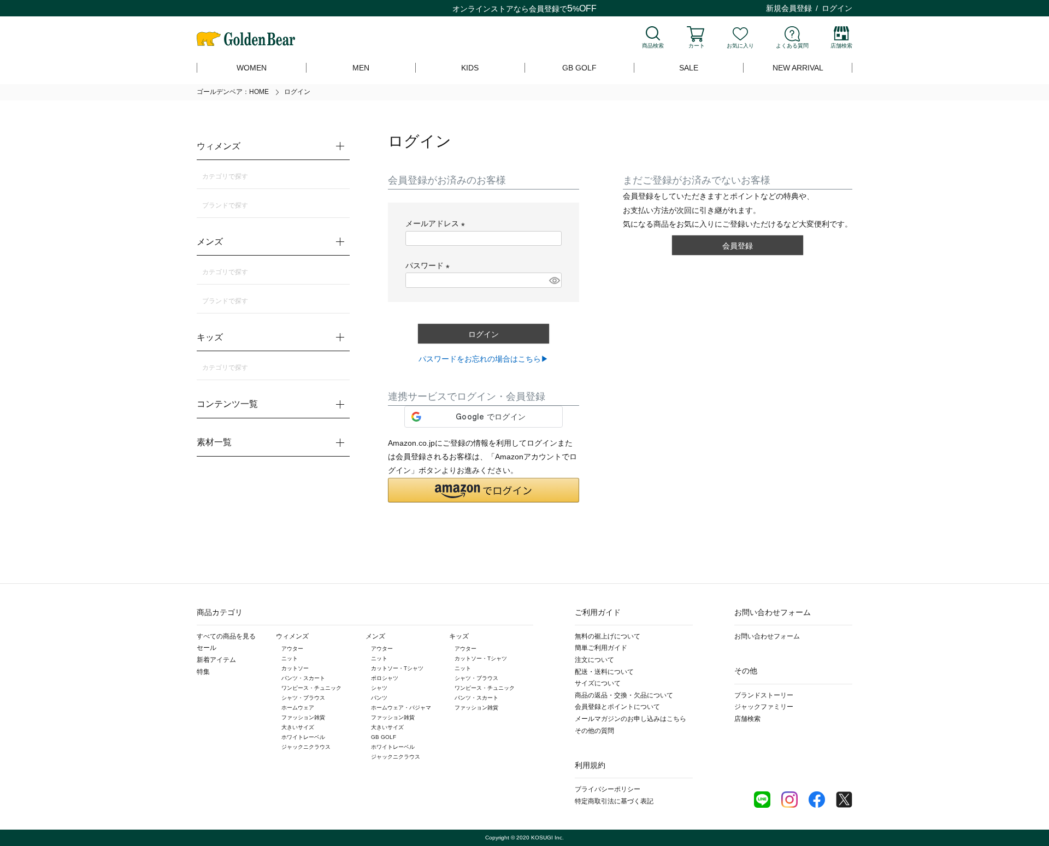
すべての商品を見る (226, 636)
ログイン (837, 8)
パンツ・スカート (303, 678)
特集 (203, 672)
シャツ (379, 688)
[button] (483, 490)
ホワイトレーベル (303, 737)
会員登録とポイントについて (617, 707)
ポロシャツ (384, 678)
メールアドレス (437, 223)
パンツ (379, 698)
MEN (360, 67)
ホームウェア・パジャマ (401, 708)
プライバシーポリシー (607, 789)
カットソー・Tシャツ (397, 668)
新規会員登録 (789, 8)
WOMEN (252, 67)
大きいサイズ (297, 727)
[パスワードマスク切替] (553, 280)
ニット (289, 658)
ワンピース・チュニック (311, 688)
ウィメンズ (292, 636)
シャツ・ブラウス (303, 698)
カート (696, 46)
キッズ (459, 636)
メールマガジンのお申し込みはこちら (630, 719)
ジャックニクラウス (306, 747)
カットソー (295, 668)
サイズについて (598, 683)
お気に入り (740, 46)
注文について (594, 660)
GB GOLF (579, 67)
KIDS (470, 67)
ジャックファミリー (763, 707)
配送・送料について (604, 672)
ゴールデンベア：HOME (233, 92)
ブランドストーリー (763, 695)
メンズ (375, 636)
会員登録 (544, 8)
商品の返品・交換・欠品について (624, 695)
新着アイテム (216, 660)
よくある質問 (792, 46)
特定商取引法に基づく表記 (614, 801)
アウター (292, 649)
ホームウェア (297, 708)
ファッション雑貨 (303, 717)
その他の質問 (594, 731)
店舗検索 (841, 46)
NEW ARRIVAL (798, 67)
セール (206, 648)
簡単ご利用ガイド (601, 648)
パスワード (429, 265)
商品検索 (653, 46)
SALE (688, 67)
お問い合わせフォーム (767, 636)
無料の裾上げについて (607, 636)
